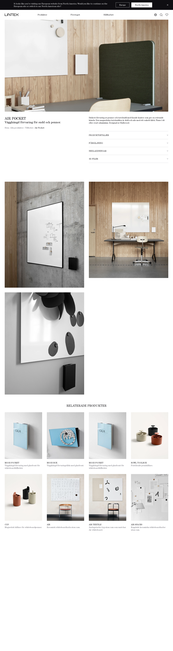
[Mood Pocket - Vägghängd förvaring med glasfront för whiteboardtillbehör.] (23, 435)
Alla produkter (17, 128)
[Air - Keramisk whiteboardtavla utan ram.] (65, 497)
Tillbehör (29, 128)
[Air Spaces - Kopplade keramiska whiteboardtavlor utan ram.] (149, 497)
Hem (7, 128)
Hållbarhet (109, 15)
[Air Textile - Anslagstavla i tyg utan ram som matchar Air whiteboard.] (107, 497)
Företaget (75, 15)
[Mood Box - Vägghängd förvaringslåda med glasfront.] (65, 435)
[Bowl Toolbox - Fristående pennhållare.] (149, 435)
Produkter (42, 15)
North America (142, 5)
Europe (122, 5)
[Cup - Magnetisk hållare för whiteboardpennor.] (23, 497)
